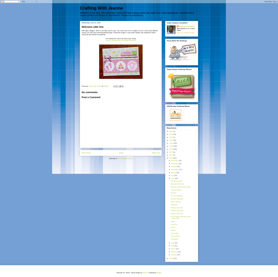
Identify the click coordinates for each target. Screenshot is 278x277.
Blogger (158, 273)
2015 (171, 258)
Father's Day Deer (177, 210)
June (173, 178)
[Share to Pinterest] (122, 86)
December (175, 160)
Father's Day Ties (177, 208)
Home (121, 153)
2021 (171, 143)
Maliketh (145, 273)
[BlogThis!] (116, 86)
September (175, 169)
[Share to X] (118, 86)
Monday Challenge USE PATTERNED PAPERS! (121, 40)
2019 (171, 149)
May (173, 243)
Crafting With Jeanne (101, 8)
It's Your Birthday (176, 196)
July (172, 175)
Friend (173, 227)
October (174, 166)
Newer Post (86, 153)
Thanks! (173, 193)
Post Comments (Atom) (125, 158)
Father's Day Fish (177, 213)
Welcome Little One (177, 184)
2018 (171, 152)
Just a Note (175, 233)
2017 (171, 155)
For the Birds (175, 236)
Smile (173, 221)
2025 (171, 131)
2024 (171, 134)
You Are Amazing (176, 181)
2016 (171, 158)
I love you (174, 224)
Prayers (173, 230)
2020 (171, 146)
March (173, 249)
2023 (171, 137)
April (173, 246)
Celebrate (174, 205)
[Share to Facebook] (120, 86)
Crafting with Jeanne (186, 26)
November (175, 163)
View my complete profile (185, 33)
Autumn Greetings (177, 199)
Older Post (156, 153)
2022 (171, 140)
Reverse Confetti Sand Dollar (181, 187)
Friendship (174, 239)
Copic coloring (175, 202)
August (173, 172)
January (174, 255)
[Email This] (114, 86)
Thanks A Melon (176, 190)
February (174, 252)
